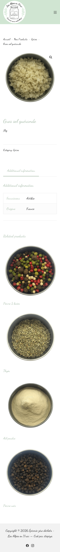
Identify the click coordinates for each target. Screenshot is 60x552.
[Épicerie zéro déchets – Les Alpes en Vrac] (14, 12)
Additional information (21, 171)
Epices (16, 150)
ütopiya (48, 536)
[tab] (21, 170)
